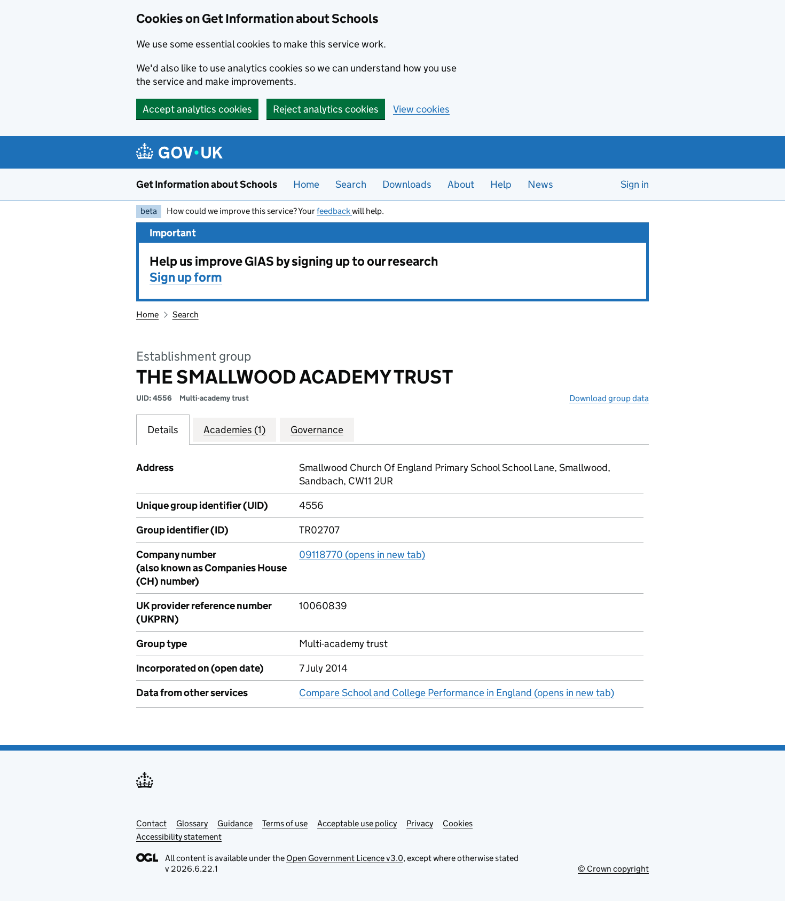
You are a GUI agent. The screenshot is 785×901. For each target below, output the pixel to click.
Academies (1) (234, 430)
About (461, 184)
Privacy (419, 823)
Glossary (192, 823)
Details (162, 430)
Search (350, 184)
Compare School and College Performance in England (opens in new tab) (456, 693)
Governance (317, 430)
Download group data (609, 398)
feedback (334, 211)
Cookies (458, 823)
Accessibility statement (179, 837)
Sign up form (186, 277)
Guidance (235, 823)
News (540, 184)
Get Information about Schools (206, 184)
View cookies (421, 109)
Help (501, 184)
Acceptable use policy (357, 823)
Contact (151, 823)
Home (306, 184)
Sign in (635, 184)
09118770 (362, 554)
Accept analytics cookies (197, 109)
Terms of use (285, 823)
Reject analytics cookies (326, 109)
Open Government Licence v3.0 (344, 858)
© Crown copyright (613, 869)
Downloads (406, 184)
